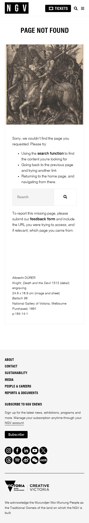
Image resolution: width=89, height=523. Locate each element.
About (9, 359)
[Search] (76, 8)
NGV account (14, 423)
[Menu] (82, 8)
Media (9, 380)
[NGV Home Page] (17, 8)
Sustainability (16, 373)
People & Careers (18, 386)
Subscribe (16, 434)
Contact (11, 366)
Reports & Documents (21, 393)
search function (50, 154)
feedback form (42, 219)
